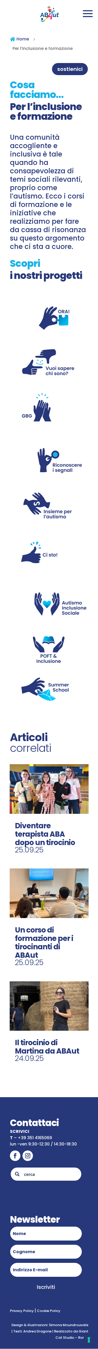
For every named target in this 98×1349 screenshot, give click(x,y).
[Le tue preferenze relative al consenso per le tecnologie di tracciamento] (89, 1340)
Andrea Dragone (37, 1331)
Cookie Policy (48, 1310)
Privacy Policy (22, 1310)
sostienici (70, 69)
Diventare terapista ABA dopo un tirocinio (45, 834)
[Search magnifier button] (17, 1174)
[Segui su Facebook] (15, 1155)
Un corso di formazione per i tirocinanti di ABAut (44, 942)
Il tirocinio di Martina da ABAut (47, 1047)
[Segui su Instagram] (27, 1155)
